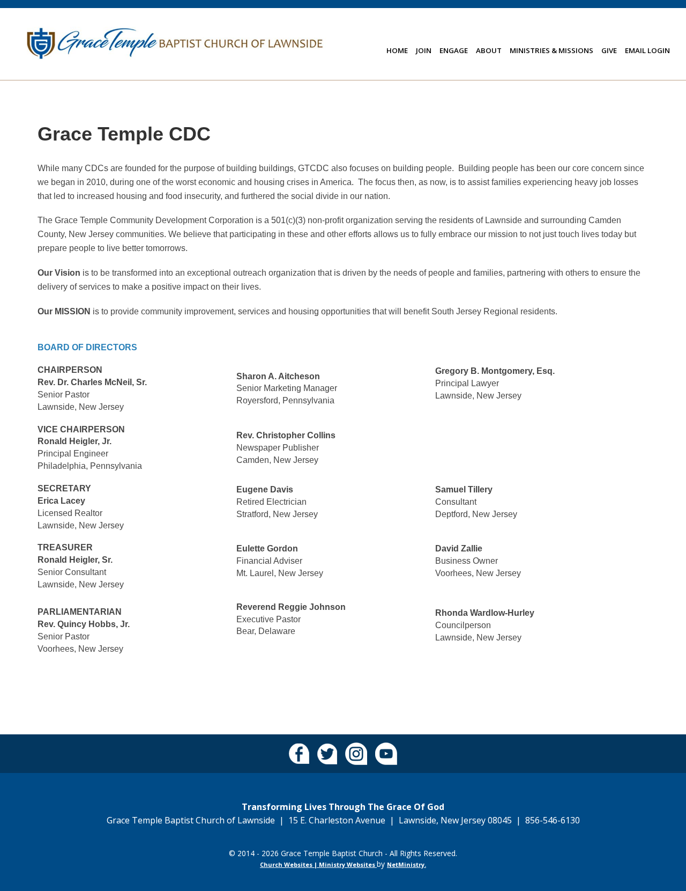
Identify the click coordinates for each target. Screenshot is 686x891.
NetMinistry (405, 864)
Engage (453, 50)
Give (609, 50)
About (489, 50)
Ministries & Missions (551, 50)
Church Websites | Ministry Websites (318, 864)
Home (397, 50)
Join (423, 50)
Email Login (647, 50)
